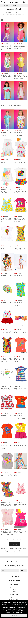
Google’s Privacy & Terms (13, 609)
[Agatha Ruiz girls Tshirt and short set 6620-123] (20, 176)
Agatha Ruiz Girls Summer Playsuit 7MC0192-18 (19, 304)
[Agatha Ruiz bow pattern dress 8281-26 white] (7, 62)
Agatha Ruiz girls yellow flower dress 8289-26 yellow (20, 77)
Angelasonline (14, 2)
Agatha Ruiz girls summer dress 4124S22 (20, 475)
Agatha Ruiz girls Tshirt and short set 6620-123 (20, 191)
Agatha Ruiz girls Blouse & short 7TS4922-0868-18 (6, 388)
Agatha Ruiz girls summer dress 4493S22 (7, 416)
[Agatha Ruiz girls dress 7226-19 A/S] (7, 318)
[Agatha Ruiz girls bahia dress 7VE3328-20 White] (7, 233)
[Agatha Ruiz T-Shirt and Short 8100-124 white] (20, 147)
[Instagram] (20, 561)
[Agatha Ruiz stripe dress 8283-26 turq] (20, 90)
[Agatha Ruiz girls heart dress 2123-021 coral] (20, 489)
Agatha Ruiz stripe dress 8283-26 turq (19, 104)
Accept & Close (14, 615)
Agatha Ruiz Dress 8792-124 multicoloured (6, 191)
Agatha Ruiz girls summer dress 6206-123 (6, 220)
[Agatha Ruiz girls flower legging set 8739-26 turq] (7, 119)
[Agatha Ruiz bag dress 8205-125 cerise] (20, 518)
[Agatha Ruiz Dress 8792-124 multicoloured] (7, 176)
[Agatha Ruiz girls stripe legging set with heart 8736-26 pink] (7, 32)
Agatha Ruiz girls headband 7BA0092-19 (20, 332)
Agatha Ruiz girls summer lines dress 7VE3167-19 (20, 388)
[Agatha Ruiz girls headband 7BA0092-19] (20, 318)
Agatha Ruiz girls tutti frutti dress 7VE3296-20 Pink (19, 220)
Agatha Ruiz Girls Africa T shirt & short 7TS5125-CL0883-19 (7, 504)
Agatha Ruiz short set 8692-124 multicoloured (7, 162)
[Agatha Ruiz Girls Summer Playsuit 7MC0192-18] (20, 289)
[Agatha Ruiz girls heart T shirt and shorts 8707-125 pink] (7, 518)
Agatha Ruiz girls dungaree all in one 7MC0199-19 (6, 360)
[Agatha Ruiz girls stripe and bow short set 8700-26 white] (20, 119)
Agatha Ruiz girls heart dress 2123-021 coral (20, 504)
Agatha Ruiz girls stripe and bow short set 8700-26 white (20, 134)
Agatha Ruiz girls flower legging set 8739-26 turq (6, 134)
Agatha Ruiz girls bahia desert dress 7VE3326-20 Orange (19, 417)
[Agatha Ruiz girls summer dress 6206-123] (7, 205)
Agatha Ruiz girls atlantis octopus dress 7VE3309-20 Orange (6, 446)
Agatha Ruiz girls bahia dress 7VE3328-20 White (7, 248)
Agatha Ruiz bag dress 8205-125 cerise (20, 532)
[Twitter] (11, 561)
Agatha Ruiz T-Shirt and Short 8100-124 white (20, 162)
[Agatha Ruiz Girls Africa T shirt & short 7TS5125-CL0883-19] (7, 489)
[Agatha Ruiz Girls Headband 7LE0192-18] (7, 289)
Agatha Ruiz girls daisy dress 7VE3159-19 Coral (20, 360)
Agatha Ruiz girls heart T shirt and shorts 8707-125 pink (7, 533)
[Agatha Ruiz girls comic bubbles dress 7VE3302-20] (20, 430)
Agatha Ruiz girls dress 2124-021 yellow (7, 276)
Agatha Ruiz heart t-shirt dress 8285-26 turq (6, 105)
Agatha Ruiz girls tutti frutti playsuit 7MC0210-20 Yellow (20, 248)
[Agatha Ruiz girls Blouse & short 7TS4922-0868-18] (7, 373)
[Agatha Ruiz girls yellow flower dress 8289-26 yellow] (20, 62)
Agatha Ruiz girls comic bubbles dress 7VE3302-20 (20, 445)
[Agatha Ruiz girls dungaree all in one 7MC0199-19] (7, 345)
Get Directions (14, 591)
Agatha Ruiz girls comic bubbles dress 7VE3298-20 (7, 476)
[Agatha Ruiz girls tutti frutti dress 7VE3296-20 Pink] (20, 205)
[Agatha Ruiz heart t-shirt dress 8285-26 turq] (7, 90)
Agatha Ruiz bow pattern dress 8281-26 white (7, 77)
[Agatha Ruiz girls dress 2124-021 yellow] (7, 262)
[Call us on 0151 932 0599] (4, 2)
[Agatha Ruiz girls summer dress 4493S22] (7, 402)
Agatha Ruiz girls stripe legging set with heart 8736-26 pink (6, 47)
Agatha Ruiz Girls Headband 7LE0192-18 (6, 303)
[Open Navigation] (26, 2)
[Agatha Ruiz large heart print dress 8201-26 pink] (20, 32)
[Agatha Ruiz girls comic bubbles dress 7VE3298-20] (7, 461)
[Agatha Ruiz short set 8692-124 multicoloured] (7, 147)
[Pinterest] (16, 561)
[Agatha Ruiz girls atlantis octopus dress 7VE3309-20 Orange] (7, 430)
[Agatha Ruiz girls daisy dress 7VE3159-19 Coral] (20, 345)
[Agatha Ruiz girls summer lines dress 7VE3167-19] (20, 373)
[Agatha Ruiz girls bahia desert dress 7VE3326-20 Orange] (20, 402)
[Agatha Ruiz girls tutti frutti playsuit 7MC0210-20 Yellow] (20, 233)
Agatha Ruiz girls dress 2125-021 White (20, 276)
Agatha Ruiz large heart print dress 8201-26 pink (19, 47)
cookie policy (19, 612)
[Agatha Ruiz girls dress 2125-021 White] (20, 262)
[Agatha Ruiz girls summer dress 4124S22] (20, 461)
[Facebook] (7, 561)
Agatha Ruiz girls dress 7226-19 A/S (6, 332)
